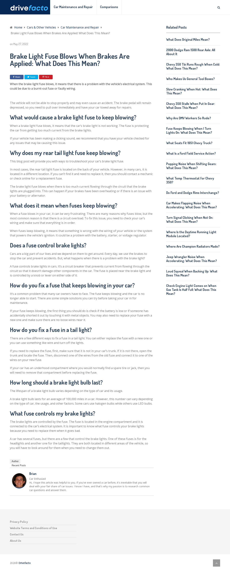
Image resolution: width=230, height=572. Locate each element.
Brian (32, 474)
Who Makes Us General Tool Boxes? (190, 79)
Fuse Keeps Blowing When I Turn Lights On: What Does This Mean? (189, 130)
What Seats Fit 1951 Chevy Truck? (189, 143)
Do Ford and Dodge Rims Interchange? (192, 193)
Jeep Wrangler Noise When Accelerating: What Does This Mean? (191, 259)
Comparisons (109, 7)
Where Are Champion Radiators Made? (193, 246)
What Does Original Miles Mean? (188, 39)
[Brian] (19, 487)
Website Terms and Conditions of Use (33, 528)
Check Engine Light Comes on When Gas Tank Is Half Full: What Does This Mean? (191, 290)
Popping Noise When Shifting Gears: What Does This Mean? (191, 166)
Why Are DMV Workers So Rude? (188, 118)
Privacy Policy (19, 522)
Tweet (32, 77)
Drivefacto (25, 563)
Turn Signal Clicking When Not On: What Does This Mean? (189, 219)
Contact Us (17, 534)
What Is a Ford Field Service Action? (191, 153)
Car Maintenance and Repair (73, 7)
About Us (15, 540)
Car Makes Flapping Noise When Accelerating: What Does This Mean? (191, 205)
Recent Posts (19, 465)
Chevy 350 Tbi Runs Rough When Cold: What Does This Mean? (193, 66)
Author (15, 461)
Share (17, 77)
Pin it (47, 77)
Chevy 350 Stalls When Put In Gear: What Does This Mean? (190, 106)
